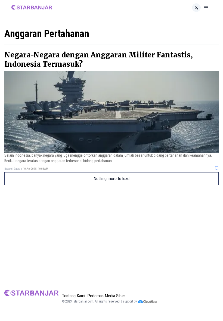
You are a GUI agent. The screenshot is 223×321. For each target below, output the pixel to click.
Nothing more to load (111, 178)
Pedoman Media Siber (106, 295)
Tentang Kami (73, 295)
